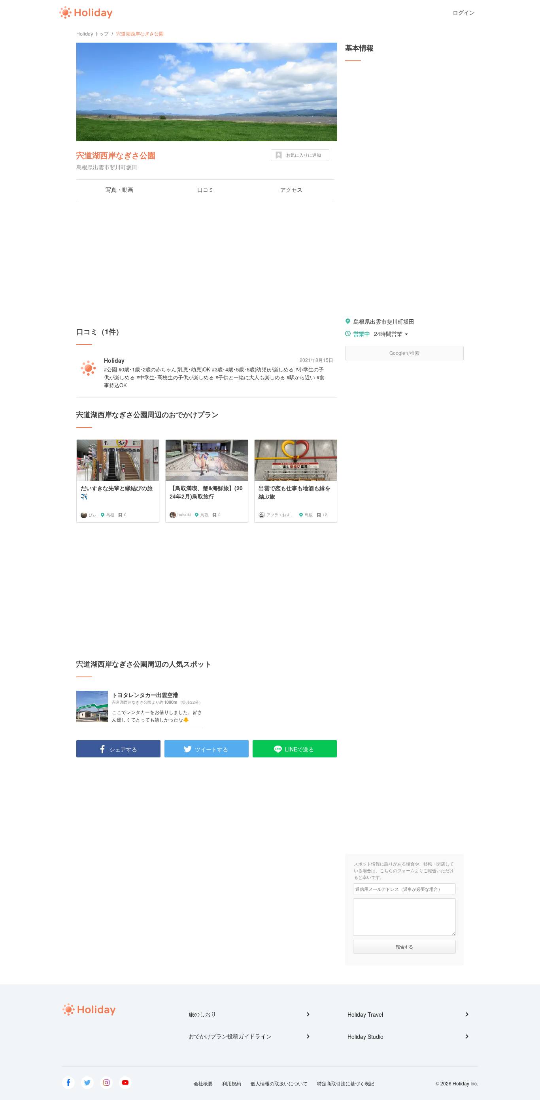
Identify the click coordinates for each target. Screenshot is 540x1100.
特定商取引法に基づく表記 (345, 1083)
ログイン (464, 12)
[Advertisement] (206, 263)
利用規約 (231, 1083)
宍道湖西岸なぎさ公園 (115, 155)
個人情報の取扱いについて (279, 1083)
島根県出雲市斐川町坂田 (383, 321)
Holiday (86, 12)
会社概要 (203, 1083)
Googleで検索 (404, 352)
